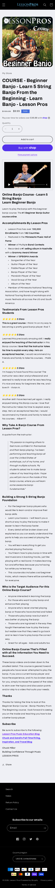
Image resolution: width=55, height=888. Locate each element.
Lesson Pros (15, 880)
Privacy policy (46, 880)
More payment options (27, 155)
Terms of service (29, 885)
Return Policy (12, 803)
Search (9, 789)
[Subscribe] (44, 828)
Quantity (6, 123)
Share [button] (9, 765)
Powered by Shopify (29, 880)
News (8, 796)
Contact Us (11, 809)
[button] (3, 5)
